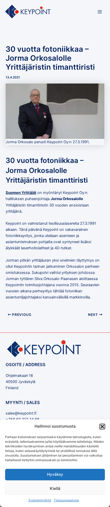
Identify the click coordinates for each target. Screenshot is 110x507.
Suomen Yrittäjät (21, 192)
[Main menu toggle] (100, 12)
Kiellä (55, 488)
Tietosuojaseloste (66, 500)
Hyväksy (55, 474)
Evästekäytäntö (40, 500)
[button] (102, 426)
